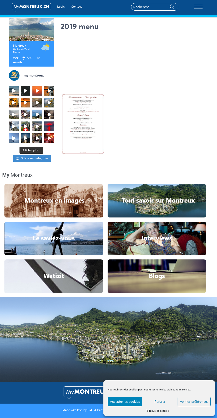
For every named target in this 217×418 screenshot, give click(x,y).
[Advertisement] (134, 62)
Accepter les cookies (125, 402)
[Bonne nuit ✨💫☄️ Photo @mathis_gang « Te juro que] (26, 138)
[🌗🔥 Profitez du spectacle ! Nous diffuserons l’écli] (49, 91)
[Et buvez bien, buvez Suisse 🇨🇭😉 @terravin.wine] (37, 114)
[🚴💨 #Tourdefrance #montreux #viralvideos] (26, 114)
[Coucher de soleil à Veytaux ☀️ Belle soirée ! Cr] (49, 126)
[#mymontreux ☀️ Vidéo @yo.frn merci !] (37, 126)
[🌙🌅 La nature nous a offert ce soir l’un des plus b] (37, 91)
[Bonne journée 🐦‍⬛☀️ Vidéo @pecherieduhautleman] (14, 138)
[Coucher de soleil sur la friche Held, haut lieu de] (37, 102)
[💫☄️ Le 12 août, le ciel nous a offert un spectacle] (26, 91)
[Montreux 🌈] (49, 138)
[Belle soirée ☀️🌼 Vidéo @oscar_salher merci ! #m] (49, 102)
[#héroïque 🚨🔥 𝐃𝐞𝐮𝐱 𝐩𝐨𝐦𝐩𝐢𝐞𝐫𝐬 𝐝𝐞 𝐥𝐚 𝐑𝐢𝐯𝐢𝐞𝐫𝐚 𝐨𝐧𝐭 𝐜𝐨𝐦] (14, 102)
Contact (76, 6)
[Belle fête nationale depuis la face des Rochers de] (14, 126)
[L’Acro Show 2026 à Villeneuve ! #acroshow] (14, 91)
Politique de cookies (157, 410)
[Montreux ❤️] (37, 138)
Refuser (159, 402)
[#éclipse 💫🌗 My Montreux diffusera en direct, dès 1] (26, 102)
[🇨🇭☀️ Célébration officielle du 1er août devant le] (26, 126)
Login (61, 6)
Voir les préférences (194, 402)
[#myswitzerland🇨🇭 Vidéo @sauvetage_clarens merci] (49, 114)
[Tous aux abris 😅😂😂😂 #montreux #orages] (14, 114)
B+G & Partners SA (100, 410)
